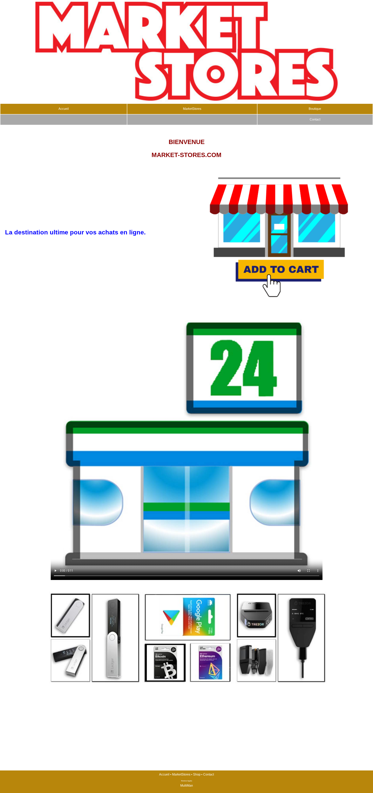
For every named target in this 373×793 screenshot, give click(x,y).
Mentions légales (186, 781)
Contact (315, 119)
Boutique (315, 108)
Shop (196, 774)
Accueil (63, 108)
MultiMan (186, 785)
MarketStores (192, 108)
